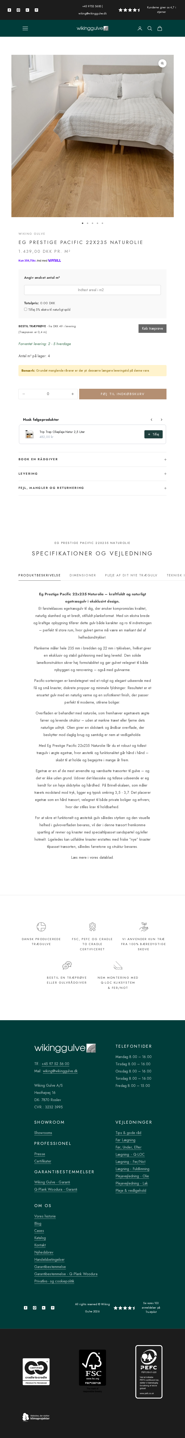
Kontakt (40, 1245)
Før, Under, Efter (128, 1147)
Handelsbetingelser (49, 1259)
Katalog (40, 1237)
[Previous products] (152, 419)
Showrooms (43, 1132)
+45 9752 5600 (91, 6)
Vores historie (45, 1216)
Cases (39, 1230)
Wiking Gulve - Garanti (52, 1182)
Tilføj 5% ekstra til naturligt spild (49, 309)
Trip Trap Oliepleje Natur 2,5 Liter (62, 432)
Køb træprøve (152, 328)
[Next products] (161, 419)
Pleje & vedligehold (131, 1190)
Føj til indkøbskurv (123, 393)
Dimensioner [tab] (83, 575)
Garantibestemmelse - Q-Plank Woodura (65, 1274)
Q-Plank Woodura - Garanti (55, 1189)
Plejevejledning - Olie (132, 1176)
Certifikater (42, 1161)
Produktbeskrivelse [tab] (39, 575)
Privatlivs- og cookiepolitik (54, 1281)
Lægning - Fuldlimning (132, 1168)
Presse (39, 1154)
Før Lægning (125, 1140)
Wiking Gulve (32, 234)
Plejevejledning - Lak (132, 1183)
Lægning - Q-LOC (130, 1154)
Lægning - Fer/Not (130, 1161)
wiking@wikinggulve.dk (92, 14)
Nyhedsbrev (43, 1252)
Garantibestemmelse (50, 1266)
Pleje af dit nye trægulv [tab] (131, 575)
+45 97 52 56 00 (55, 1063)
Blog (38, 1223)
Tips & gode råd (128, 1132)
